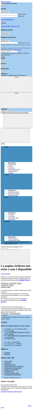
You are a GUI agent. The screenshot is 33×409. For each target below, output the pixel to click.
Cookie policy (8, 361)
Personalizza (4, 283)
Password (21, 16)
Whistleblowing (9, 371)
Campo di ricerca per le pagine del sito (12, 246)
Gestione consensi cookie (11, 373)
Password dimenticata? (7, 19)
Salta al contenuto (6, 1)
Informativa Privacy (10, 364)
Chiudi (3, 61)
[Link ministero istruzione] (9, 3)
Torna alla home (5, 274)
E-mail (20, 43)
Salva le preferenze (15, 313)
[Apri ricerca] (17, 120)
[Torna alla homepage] (16, 112)
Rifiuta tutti (15, 283)
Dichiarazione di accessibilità (12, 368)
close (2, 143)
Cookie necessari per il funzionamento (12, 307)
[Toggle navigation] (15, 135)
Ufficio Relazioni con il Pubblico (13, 366)
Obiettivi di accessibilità (11, 369)
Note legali (7, 363)
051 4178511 (11, 330)
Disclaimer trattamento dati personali (11, 391)
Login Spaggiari (17, 49)
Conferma (9, 111)
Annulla (3, 111)
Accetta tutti (7, 285)
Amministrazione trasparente (12, 374)
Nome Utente (22, 14)
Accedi (3, 5)
